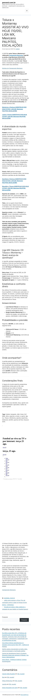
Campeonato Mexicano (16, 55)
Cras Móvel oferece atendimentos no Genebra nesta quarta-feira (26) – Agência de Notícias (15, 644)
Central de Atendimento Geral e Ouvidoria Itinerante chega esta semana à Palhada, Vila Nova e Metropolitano (15, 655)
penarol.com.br (9, 2)
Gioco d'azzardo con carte (10, 687)
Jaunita (4, 684)
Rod (3, 677)
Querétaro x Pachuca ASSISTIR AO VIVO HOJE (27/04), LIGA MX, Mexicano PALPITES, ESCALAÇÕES (14, 180)
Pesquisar (5, 617)
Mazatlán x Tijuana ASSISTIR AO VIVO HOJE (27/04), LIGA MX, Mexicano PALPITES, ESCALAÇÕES (15, 188)
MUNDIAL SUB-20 (9, 598)
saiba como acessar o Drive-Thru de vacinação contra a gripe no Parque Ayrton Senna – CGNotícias (14, 603)
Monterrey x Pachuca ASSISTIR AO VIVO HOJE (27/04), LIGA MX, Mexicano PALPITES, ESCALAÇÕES (14, 109)
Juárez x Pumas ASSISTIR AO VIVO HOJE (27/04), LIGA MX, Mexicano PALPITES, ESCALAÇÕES (14, 116)
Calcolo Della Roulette (8, 674)
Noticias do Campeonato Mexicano (12, 68)
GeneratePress (24, 694)
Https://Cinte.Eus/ (7, 681)
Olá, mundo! (20, 674)
